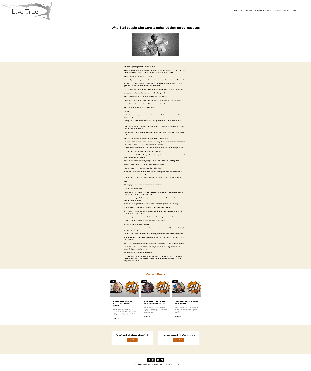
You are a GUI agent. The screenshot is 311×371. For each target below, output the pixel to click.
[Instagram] (153, 360)
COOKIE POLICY (165, 365)
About (241, 10)
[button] (309, 10)
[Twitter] (162, 360)
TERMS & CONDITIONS (139, 365)
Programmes (258, 10)
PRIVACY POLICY (153, 365)
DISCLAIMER (175, 365)
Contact (294, 10)
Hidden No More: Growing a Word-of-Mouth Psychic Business (122, 303)
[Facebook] (158, 360)
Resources (286, 10)
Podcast (268, 10)
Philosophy (249, 10)
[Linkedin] (149, 360)
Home (235, 10)
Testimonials (277, 10)
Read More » (116, 318)
